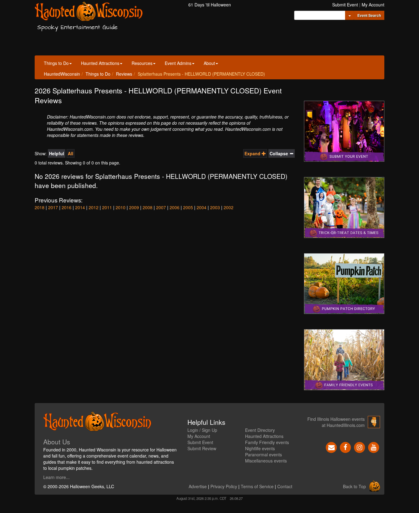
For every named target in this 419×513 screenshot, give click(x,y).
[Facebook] (345, 447)
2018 (39, 207)
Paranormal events (263, 454)
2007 (161, 207)
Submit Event (345, 5)
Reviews (124, 74)
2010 (120, 207)
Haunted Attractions (100, 63)
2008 (147, 207)
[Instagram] (359, 447)
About (209, 63)
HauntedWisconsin (62, 74)
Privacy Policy (223, 486)
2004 (201, 207)
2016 (66, 207)
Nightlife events (260, 448)
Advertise (198, 486)
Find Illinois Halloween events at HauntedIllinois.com (336, 422)
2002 (228, 207)
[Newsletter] (331, 447)
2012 (93, 207)
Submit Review (201, 448)
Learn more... (56, 477)
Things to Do (56, 63)
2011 (107, 207)
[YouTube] (373, 447)
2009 (134, 207)
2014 (80, 207)
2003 (215, 207)
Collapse (279, 153)
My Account (373, 5)
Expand (253, 153)
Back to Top (354, 486)
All (70, 153)
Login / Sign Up (202, 430)
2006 (174, 207)
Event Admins (178, 63)
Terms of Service (257, 486)
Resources (142, 63)
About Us (56, 441)
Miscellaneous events (266, 461)
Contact (284, 486)
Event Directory (260, 430)
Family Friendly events (267, 442)
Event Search (369, 15)
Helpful (56, 153)
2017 (53, 207)
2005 (188, 207)
